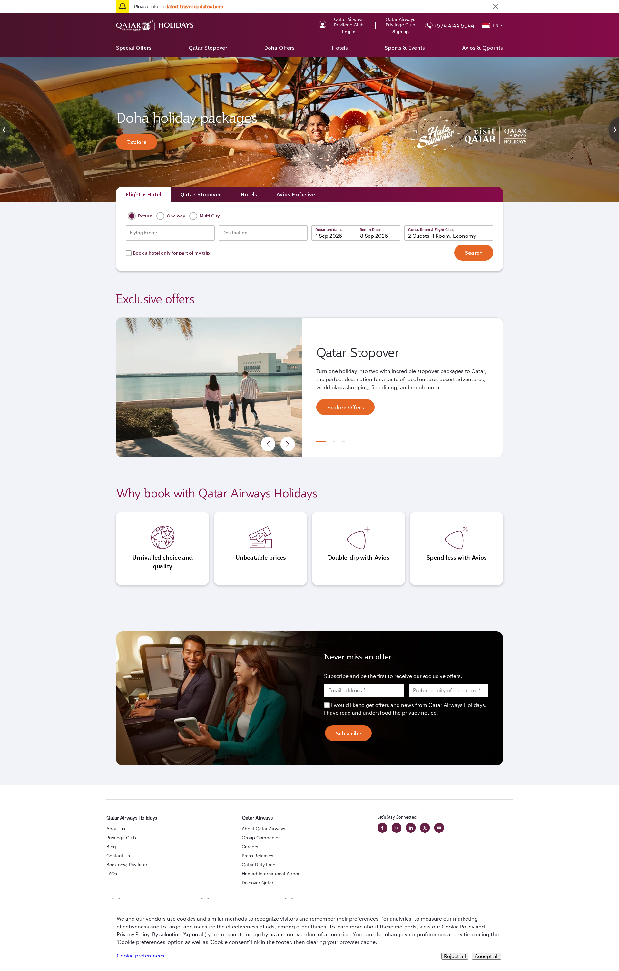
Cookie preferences (140, 955)
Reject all (455, 956)
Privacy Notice (254, 538)
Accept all (487, 956)
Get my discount (250, 559)
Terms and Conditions (287, 531)
